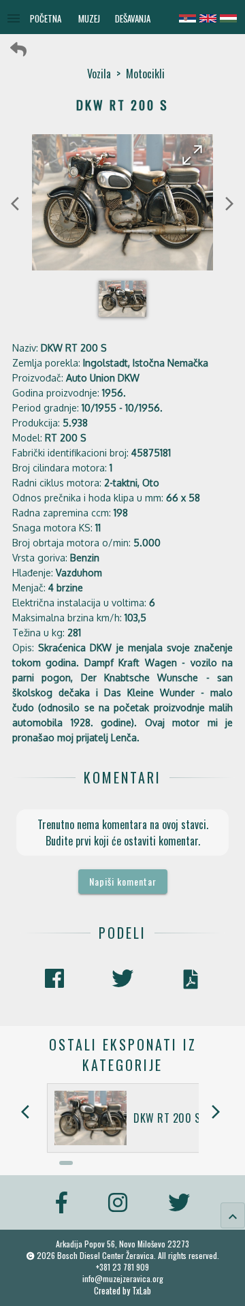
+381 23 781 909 (122, 1267)
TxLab (141, 1290)
